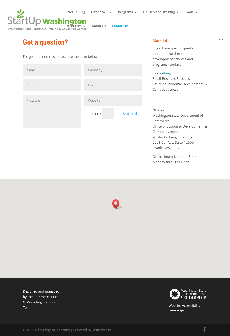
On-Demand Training (159, 12)
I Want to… (99, 12)
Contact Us (120, 26)
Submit (130, 113)
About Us (99, 26)
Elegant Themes (56, 329)
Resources (74, 26)
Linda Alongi (162, 73)
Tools (189, 12)
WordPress (102, 329)
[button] (117, 204)
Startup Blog (75, 12)
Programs (125, 12)
